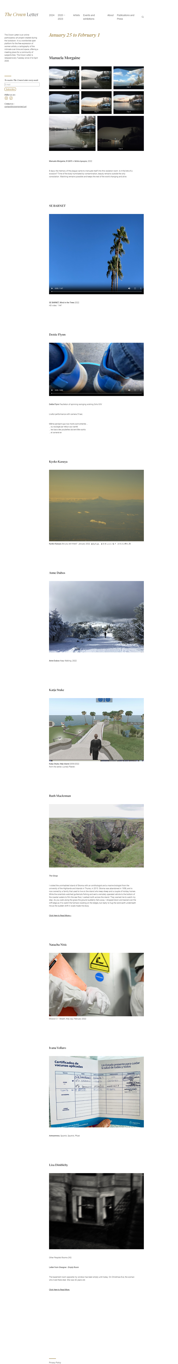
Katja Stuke (56, 690)
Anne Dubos (57, 572)
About (110, 15)
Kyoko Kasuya (58, 461)
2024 (51, 15)
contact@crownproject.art (15, 106)
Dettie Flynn (57, 334)
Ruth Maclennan (60, 795)
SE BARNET (57, 205)
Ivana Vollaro (57, 1047)
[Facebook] (11, 98)
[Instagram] (6, 98)
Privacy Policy (55, 1362)
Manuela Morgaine (64, 57)
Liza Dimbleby (58, 1165)
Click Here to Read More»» (60, 915)
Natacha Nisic (58, 944)
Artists (76, 15)
